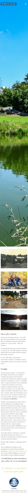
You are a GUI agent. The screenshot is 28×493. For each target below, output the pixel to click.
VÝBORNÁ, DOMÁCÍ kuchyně (16, 451)
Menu (25, 3)
